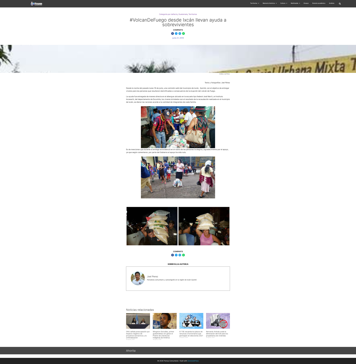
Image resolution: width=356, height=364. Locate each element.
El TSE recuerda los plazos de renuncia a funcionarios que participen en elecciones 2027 (191, 334)
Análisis (331, 3)
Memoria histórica (269, 3)
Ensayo (306, 3)
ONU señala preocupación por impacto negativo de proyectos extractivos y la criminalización (138, 335)
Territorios (253, 3)
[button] (340, 4)
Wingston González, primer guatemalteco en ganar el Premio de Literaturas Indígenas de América (163, 335)
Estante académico (318, 3)
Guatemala (183, 14)
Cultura (282, 3)
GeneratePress (193, 361)
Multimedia (294, 3)
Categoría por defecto (168, 14)
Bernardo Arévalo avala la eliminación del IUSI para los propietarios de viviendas (217, 334)
